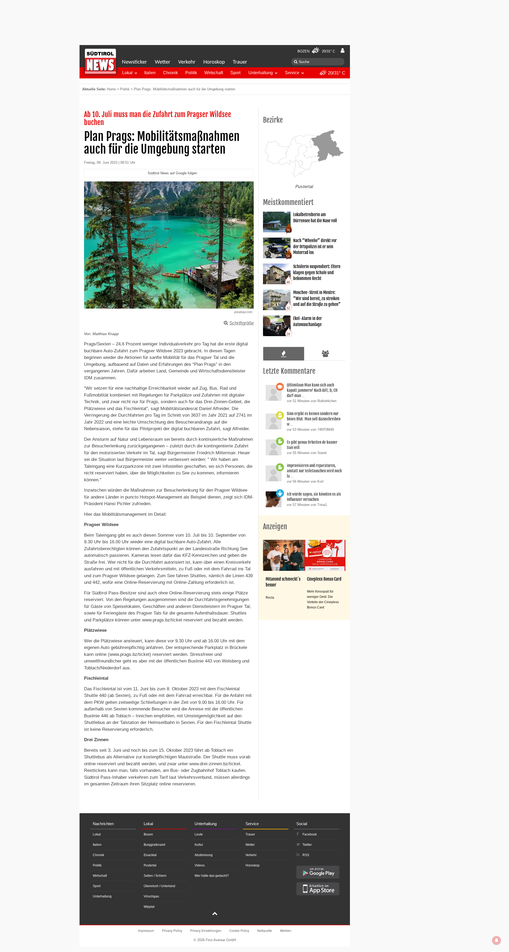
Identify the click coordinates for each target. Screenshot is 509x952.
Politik (191, 72)
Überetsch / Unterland (159, 886)
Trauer (240, 62)
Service (292, 72)
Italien (150, 72)
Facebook (309, 834)
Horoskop (214, 62)
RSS (305, 855)
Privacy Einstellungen (205, 930)
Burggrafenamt (154, 845)
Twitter (307, 845)
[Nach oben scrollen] (214, 914)
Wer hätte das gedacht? (212, 876)
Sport (235, 72)
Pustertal (150, 865)
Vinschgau (151, 896)
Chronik (170, 72)
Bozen (148, 834)
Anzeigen (275, 526)
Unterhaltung (260, 72)
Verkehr (186, 62)
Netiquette (264, 930)
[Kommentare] (283, 354)
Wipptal (149, 907)
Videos (200, 865)
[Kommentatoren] (325, 354)
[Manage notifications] (496, 940)
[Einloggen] (342, 51)
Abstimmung (204, 855)
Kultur (199, 845)
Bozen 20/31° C (316, 51)
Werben (285, 930)
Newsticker (134, 62)
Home (111, 89)
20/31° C (336, 72)
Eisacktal (150, 855)
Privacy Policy (172, 930)
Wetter (162, 62)
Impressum (146, 930)
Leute (199, 834)
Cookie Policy (239, 930)
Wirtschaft (213, 72)
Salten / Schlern (155, 876)
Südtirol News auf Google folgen (172, 173)
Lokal (127, 72)
